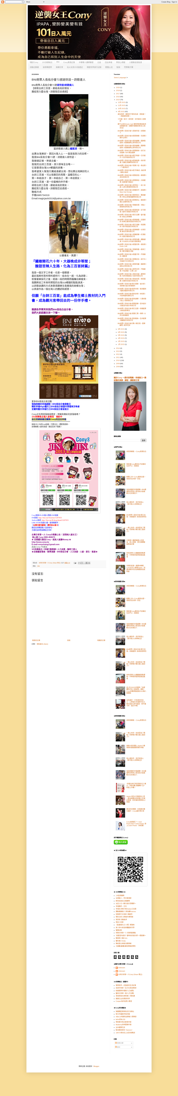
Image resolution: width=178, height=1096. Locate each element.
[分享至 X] (84, 563)
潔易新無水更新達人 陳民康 (125, 996)
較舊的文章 (101, 640)
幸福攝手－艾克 (121, 906)
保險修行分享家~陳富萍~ (124, 914)
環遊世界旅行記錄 (94, 67)
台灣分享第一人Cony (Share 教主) (130, 974)
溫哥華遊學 (47, 67)
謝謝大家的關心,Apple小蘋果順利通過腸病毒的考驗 (135, 746)
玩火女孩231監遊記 (75, 67)
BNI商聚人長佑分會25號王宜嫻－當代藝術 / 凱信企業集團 (132, 216)
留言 (118, 1047)
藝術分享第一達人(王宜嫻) (125, 993)
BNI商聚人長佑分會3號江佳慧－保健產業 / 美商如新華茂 (136, 516)
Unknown (121, 968)
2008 (118, 367)
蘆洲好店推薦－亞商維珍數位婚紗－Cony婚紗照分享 (135, 810)
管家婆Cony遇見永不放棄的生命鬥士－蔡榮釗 (136, 465)
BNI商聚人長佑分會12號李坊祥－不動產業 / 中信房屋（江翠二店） (132, 270)
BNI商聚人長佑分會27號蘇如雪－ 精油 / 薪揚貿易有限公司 (131, 206)
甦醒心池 (109, 67)
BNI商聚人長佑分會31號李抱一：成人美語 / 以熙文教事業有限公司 (132, 186)
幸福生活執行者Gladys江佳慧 (126, 909)
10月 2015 (122, 108)
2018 (118, 90)
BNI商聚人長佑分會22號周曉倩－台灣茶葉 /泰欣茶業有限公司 (132, 230)
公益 (99, 62)
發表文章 (120, 1043)
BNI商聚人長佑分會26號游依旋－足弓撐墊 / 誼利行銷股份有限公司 (132, 211)
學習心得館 (120, 62)
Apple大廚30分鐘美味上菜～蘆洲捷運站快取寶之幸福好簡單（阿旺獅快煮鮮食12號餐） (135, 799)
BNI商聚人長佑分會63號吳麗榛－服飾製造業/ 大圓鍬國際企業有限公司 (132, 142)
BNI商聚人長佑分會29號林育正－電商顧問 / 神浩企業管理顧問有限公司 (132, 196)
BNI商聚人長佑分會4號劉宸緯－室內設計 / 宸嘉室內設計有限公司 (132, 304)
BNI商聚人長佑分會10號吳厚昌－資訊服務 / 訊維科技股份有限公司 (132, 280)
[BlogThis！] (81, 563)
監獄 (118, 67)
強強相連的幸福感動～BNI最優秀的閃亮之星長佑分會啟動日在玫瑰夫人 (136, 491)
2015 (118, 100)
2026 (118, 87)
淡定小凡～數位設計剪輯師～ (126, 903)
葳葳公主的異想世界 (123, 999)
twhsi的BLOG (120, 1019)
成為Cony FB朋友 (39, 547)
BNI (57, 62)
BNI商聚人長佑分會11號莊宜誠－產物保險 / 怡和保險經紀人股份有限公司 (132, 275)
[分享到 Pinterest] (89, 563)
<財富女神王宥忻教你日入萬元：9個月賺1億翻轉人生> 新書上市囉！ (136, 785)
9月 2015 (121, 111)
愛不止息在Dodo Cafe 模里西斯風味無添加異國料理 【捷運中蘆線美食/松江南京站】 (132, 126)
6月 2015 (121, 332)
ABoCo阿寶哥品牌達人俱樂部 (126, 1017)
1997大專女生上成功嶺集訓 (125, 1033)
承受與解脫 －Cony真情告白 (136, 451)
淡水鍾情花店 (120, 1027)
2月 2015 (121, 341)
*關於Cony (34, 62)
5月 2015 (121, 335)
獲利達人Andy (121, 941)
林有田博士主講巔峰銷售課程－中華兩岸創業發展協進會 (135, 555)
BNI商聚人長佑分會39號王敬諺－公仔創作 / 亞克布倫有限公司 (132, 156)
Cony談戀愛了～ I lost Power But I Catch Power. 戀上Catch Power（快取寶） (136, 824)
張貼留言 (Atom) (42, 644)
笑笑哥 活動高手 (121, 920)
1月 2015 (121, 344)
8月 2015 (121, 329)
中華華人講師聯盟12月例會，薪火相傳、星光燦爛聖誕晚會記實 (135, 542)
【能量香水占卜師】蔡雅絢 (125, 925)
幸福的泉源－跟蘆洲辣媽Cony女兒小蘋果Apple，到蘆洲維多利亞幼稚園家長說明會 (135, 568)
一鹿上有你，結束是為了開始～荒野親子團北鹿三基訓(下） (135, 529)
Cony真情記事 (69, 62)
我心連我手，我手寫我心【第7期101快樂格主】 (135, 503)
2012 (118, 354)
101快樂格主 (47, 62)
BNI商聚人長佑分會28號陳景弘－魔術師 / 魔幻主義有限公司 (132, 201)
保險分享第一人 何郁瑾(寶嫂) (126, 933)
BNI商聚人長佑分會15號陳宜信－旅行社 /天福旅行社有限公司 (132, 260)
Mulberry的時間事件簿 (123, 1025)
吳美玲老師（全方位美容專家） (127, 988)
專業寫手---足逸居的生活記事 (126, 985)
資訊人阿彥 (120, 922)
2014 (118, 348)
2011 (118, 357)
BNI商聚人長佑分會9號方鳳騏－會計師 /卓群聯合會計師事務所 (131, 285)
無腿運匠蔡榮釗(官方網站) (125, 1011)
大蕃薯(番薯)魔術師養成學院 (126, 946)
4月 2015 (121, 338)
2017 (118, 94)
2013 (118, 351)
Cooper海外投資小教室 (124, 1001)
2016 (118, 97)
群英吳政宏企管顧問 (123, 901)
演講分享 (59, 67)
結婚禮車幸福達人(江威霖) (125, 991)
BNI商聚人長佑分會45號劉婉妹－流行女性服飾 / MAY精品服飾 (132, 151)
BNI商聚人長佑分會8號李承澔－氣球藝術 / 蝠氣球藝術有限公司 (132, 290)
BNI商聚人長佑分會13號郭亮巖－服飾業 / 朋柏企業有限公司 (132, 265)
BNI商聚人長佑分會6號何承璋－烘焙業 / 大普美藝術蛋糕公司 (131, 295)
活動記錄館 (34, 67)
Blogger (96, 1066)
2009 (118, 364)
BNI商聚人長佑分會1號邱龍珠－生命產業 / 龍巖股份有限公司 (132, 319)
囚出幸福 (108, 62)
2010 (118, 360)
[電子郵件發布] (75, 563)
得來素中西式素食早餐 (123, 1022)
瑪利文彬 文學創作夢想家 (124, 917)
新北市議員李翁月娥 (123, 1014)
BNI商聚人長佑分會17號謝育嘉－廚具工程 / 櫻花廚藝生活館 (132, 250)
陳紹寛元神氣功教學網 (123, 943)
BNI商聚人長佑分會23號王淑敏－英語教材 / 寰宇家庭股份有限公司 (132, 225)
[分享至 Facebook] (86, 563)
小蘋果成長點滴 (135, 62)
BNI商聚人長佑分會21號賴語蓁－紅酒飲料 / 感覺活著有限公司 (132, 235)
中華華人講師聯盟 (86, 62)
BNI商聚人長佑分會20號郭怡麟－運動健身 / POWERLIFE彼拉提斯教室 (132, 240)
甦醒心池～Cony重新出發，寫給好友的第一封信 (136, 478)
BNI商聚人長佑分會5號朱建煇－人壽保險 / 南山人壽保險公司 (132, 300)
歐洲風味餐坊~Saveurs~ (124, 1030)
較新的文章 (36, 640)
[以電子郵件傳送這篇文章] (79, 563)
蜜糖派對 (119, 930)
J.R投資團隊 (120, 896)
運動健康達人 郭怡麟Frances (126, 911)
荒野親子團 (128, 67)
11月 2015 (122, 105)
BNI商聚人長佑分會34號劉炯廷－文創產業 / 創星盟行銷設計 (132, 181)
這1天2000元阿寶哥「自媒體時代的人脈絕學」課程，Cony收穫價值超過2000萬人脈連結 (136, 690)
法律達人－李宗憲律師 (123, 898)
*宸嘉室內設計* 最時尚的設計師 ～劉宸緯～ (131, 935)
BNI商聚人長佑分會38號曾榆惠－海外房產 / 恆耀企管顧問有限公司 (132, 161)
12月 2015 (122, 102)
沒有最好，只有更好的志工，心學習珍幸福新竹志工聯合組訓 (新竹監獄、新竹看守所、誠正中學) (136, 703)
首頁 (68, 640)
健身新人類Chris (121, 938)
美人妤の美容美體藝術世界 (125, 928)
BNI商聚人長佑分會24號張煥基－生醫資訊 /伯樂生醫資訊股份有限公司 (132, 220)
